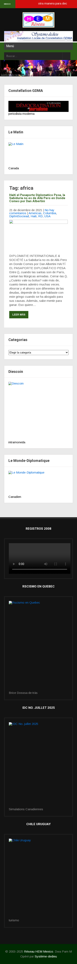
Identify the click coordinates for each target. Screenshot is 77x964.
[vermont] (38, 765)
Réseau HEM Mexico (38, 951)
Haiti (34, 216)
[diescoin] (38, 411)
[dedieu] (38, 106)
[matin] (38, 154)
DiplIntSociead (19, 216)
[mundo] (38, 483)
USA (47, 216)
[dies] (38, 646)
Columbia (49, 213)
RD (40, 216)
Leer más (18, 314)
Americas (35, 213)
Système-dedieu (46, 956)
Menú (10, 46)
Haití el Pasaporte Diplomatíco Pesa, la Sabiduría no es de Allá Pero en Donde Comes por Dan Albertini (37, 198)
